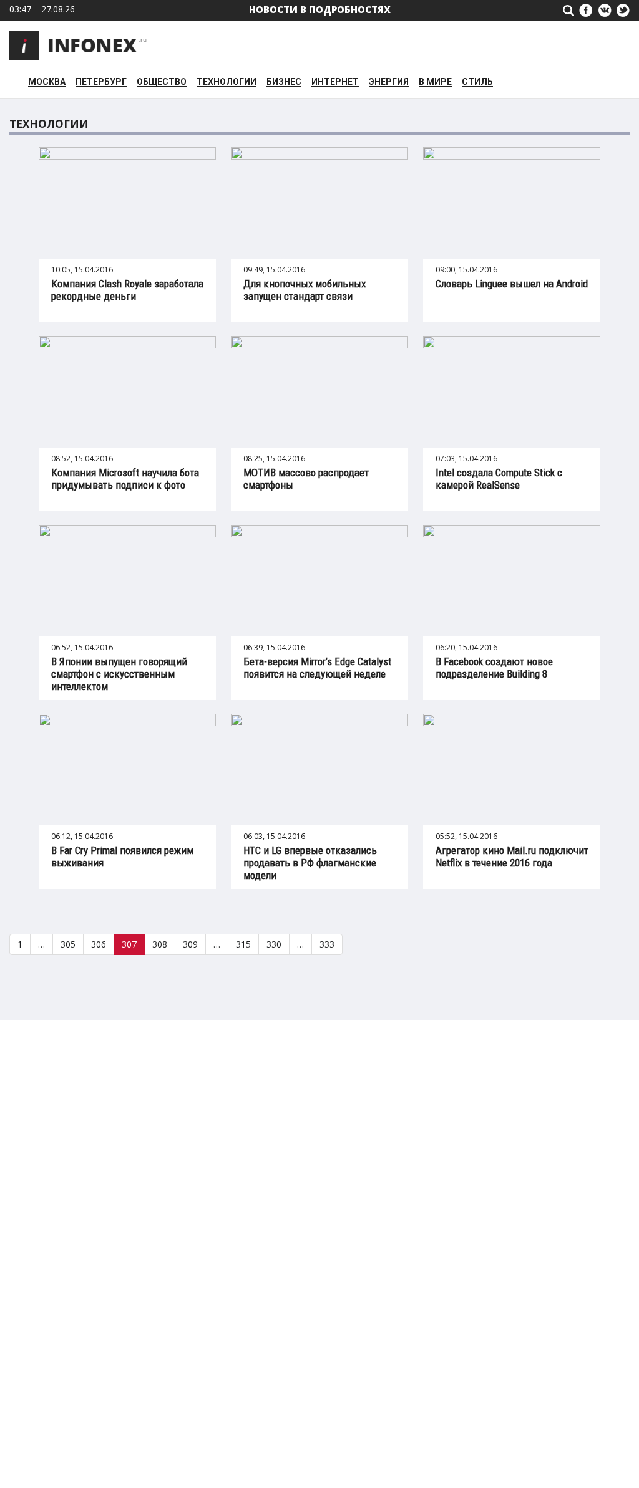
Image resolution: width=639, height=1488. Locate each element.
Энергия (389, 82)
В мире (435, 82)
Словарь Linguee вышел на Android (512, 283)
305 (68, 944)
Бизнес (283, 82)
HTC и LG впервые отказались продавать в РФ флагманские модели (310, 862)
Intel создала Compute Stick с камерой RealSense (499, 478)
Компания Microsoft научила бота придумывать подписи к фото (125, 478)
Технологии (226, 82)
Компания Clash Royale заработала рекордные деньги (127, 289)
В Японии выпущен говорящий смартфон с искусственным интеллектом (119, 674)
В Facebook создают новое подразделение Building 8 (494, 667)
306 (98, 944)
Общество (162, 82)
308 (159, 944)
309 (190, 944)
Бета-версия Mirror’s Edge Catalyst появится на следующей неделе (317, 667)
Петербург (101, 82)
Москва (47, 82)
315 (243, 944)
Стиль (477, 82)
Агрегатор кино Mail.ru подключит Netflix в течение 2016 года (512, 856)
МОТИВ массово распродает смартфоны (306, 478)
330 (273, 944)
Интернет (335, 82)
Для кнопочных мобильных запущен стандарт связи (304, 289)
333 (327, 944)
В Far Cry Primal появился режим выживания (122, 856)
